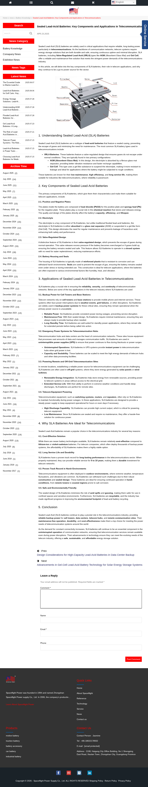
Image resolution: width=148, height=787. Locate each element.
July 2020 (7, 446)
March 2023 (8, 349)
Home (5, 18)
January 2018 (8, 465)
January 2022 (8, 367)
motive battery (12, 735)
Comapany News (12, 54)
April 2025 (7, 197)
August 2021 (8, 392)
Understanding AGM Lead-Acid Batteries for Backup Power (11, 108)
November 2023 (9, 301)
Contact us (82, 719)
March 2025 (8, 203)
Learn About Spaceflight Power (20, 704)
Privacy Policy (124, 781)
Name (43, 615)
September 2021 (10, 386)
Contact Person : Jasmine (88, 735)
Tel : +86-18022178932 (87, 741)
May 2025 (7, 191)
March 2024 (8, 276)
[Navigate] (31, 3)
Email (43, 629)
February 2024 (9, 282)
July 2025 (7, 179)
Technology (82, 703)
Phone (43, 643)
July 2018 (7, 453)
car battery (11, 751)
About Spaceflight (85, 693)
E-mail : (88, 746)
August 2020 (8, 440)
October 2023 (8, 307)
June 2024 (7, 258)
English (119, 2)
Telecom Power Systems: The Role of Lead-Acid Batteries (11, 141)
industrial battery (13, 756)
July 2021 (7, 398)
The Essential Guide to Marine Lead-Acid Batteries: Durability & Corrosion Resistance (11, 83)
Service (80, 709)
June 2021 (7, 404)
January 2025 (8, 215)
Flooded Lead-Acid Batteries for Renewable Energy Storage (10, 116)
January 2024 (8, 288)
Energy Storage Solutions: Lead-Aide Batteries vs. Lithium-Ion (12, 100)
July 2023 (7, 325)
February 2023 (9, 355)
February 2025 (9, 209)
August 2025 (8, 173)
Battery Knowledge (23, 18)
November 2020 (9, 422)
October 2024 (8, 234)
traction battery (13, 741)
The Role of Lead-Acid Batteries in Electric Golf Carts (10, 133)
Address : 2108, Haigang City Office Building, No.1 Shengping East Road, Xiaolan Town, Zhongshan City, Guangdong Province (106, 752)
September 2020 (10, 434)
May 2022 (7, 361)
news (12, 18)
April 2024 (7, 270)
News (79, 714)
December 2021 (9, 374)
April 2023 (7, 343)
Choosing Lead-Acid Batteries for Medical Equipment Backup (11, 158)
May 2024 (7, 264)
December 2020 (9, 416)
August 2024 (8, 246)
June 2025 (7, 185)
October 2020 (8, 428)
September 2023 (10, 313)
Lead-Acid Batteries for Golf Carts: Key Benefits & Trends (11, 92)
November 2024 (9, 228)
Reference (81, 698)
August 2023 (8, 319)
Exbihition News (11, 60)
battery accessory (14, 746)
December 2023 (9, 294)
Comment (45, 588)
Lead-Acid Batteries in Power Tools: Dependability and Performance (11, 149)
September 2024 (10, 240)
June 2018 (7, 459)
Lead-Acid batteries (54, 431)
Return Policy (111, 781)
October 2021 (8, 380)
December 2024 (9, 222)
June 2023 (7, 331)
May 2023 (7, 337)
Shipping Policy (96, 781)
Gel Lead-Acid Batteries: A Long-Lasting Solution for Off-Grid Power (11, 125)
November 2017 (9, 471)
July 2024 (7, 252)
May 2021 (7, 410)
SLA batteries (92, 529)
